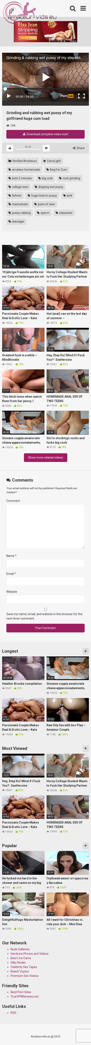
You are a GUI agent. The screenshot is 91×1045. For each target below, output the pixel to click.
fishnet (16, 195)
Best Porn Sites (21, 992)
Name (11, 556)
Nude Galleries (20, 949)
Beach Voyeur (20, 971)
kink (69, 195)
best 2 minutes (21, 178)
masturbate (19, 204)
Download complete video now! (47, 134)
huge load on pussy (44, 195)
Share (80, 148)
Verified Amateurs (24, 161)
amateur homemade (25, 169)
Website (11, 591)
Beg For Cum (58, 169)
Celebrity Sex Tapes (24, 967)
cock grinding (71, 178)
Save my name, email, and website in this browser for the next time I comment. (44, 616)
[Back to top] (83, 1036)
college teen (19, 187)
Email (11, 573)
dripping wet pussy (50, 187)
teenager (17, 221)
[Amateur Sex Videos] (30, 13)
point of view (46, 204)
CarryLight (53, 161)
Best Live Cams (21, 958)
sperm (44, 213)
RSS (13, 1012)
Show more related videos (45, 457)
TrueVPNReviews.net (25, 996)
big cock (47, 178)
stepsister (66, 213)
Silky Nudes (18, 962)
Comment (13, 500)
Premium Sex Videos (25, 975)
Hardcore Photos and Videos (29, 953)
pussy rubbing (21, 213)
